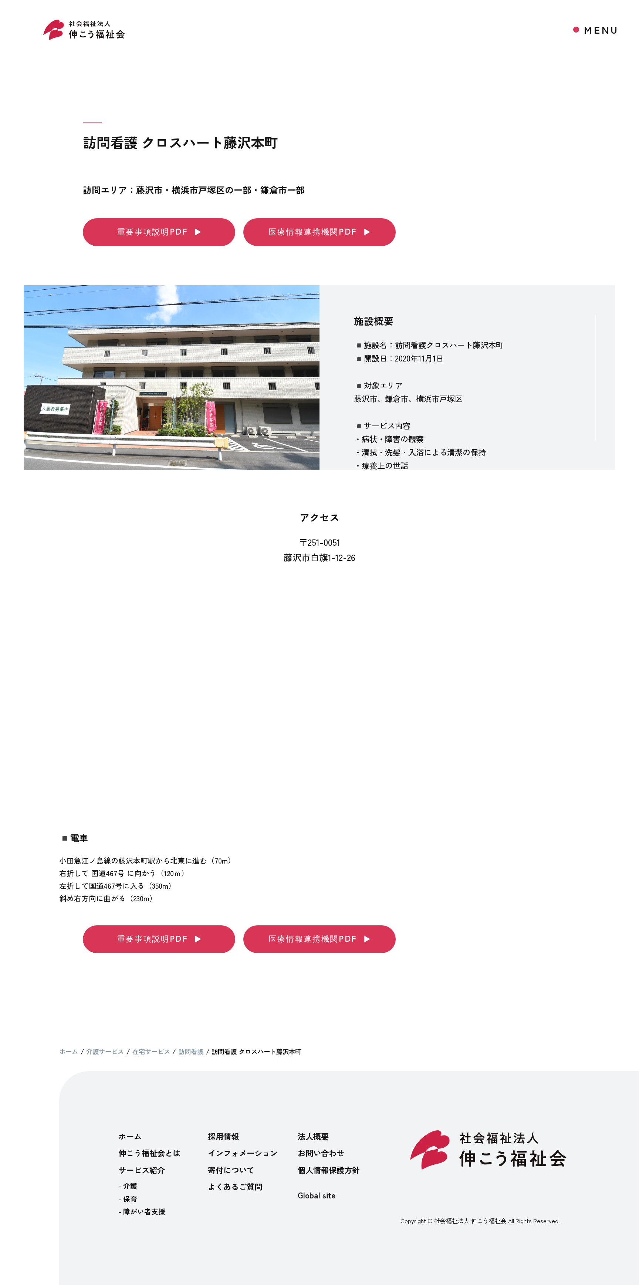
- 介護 (127, 1186)
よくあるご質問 (235, 1186)
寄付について (231, 1169)
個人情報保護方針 (329, 1169)
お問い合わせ (321, 1152)
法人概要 (313, 1136)
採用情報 (223, 1136)
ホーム (130, 1136)
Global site (316, 1195)
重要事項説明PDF (152, 232)
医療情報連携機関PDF (313, 232)
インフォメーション (243, 1152)
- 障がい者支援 (141, 1211)
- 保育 (127, 1199)
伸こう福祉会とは (149, 1152)
